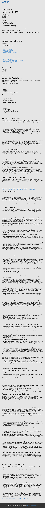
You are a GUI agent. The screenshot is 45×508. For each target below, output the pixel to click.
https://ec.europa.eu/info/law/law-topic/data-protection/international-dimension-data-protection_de (18, 189)
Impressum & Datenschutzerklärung (32, 505)
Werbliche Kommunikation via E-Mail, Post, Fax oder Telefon (13, 60)
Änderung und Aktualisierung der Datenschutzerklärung (12, 63)
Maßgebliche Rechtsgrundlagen (8, 50)
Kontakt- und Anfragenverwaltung (8, 59)
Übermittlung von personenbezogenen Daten (10, 52)
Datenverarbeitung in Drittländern (8, 53)
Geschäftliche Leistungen (7, 57)
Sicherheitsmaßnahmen (7, 51)
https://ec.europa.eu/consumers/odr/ (8, 29)
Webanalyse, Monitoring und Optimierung (10, 61)
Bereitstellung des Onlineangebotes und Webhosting (11, 58)
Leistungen (31, 2)
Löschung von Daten (6, 54)
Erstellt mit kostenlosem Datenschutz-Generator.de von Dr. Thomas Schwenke (15, 498)
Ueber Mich (25, 2)
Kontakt (40, 2)
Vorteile (36, 2)
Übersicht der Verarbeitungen (8, 49)
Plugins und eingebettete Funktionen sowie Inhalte (11, 62)
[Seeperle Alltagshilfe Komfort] (5, 2)
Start (20, 2)
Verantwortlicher (5, 48)
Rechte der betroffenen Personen (8, 64)
